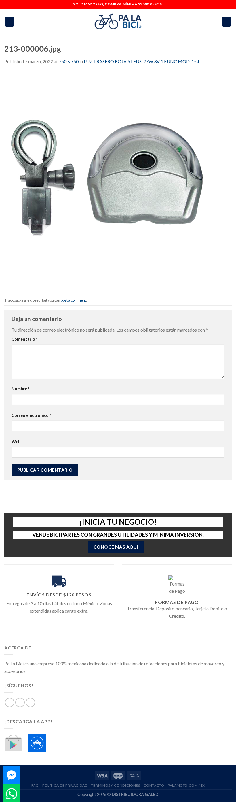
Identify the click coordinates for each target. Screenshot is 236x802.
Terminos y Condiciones (115, 785)
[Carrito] (226, 22)
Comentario (24, 339)
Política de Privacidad (64, 785)
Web (16, 441)
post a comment (73, 300)
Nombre (20, 388)
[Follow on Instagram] (20, 702)
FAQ (35, 785)
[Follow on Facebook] (9, 702)
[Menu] (9, 22)
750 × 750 (69, 61)
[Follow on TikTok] (30, 702)
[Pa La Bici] (118, 21)
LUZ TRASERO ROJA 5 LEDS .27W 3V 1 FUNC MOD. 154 (141, 61)
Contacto (154, 785)
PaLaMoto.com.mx (186, 785)
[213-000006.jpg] (112, 179)
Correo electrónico (31, 415)
